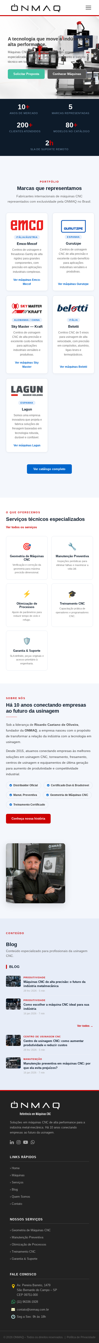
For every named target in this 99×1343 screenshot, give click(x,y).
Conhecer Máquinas (67, 74)
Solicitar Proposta (26, 74)
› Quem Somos (20, 1196)
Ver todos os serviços (21, 527)
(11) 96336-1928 (27, 1301)
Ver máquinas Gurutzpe (73, 284)
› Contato (16, 1203)
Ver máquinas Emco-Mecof (27, 282)
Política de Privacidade (81, 1337)
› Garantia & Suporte (23, 1258)
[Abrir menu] (88, 7)
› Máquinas (17, 1175)
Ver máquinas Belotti (73, 366)
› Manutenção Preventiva (26, 1237)
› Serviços (16, 1182)
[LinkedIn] (12, 1142)
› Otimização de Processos (28, 1244)
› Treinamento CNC (22, 1251)
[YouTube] (25, 1142)
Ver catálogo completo (49, 469)
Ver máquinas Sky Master (27, 364)
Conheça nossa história (28, 818)
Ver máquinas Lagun (27, 445)
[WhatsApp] (33, 1142)
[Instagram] (18, 1142)
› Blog (14, 1189)
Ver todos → (85, 1025)
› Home (15, 1168)
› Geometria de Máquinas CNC (30, 1230)
